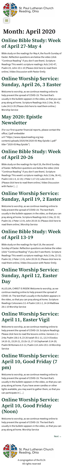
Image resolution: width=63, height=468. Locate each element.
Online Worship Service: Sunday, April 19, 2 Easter (31, 196)
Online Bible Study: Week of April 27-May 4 (31, 43)
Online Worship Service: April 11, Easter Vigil (30, 316)
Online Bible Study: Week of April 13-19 (31, 234)
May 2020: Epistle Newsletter (22, 119)
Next (57, 436)
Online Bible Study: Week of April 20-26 (31, 154)
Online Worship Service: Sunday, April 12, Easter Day (30, 275)
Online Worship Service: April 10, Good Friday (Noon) (30, 405)
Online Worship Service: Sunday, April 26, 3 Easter (31, 81)
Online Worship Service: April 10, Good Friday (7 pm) (30, 361)
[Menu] (6, 20)
